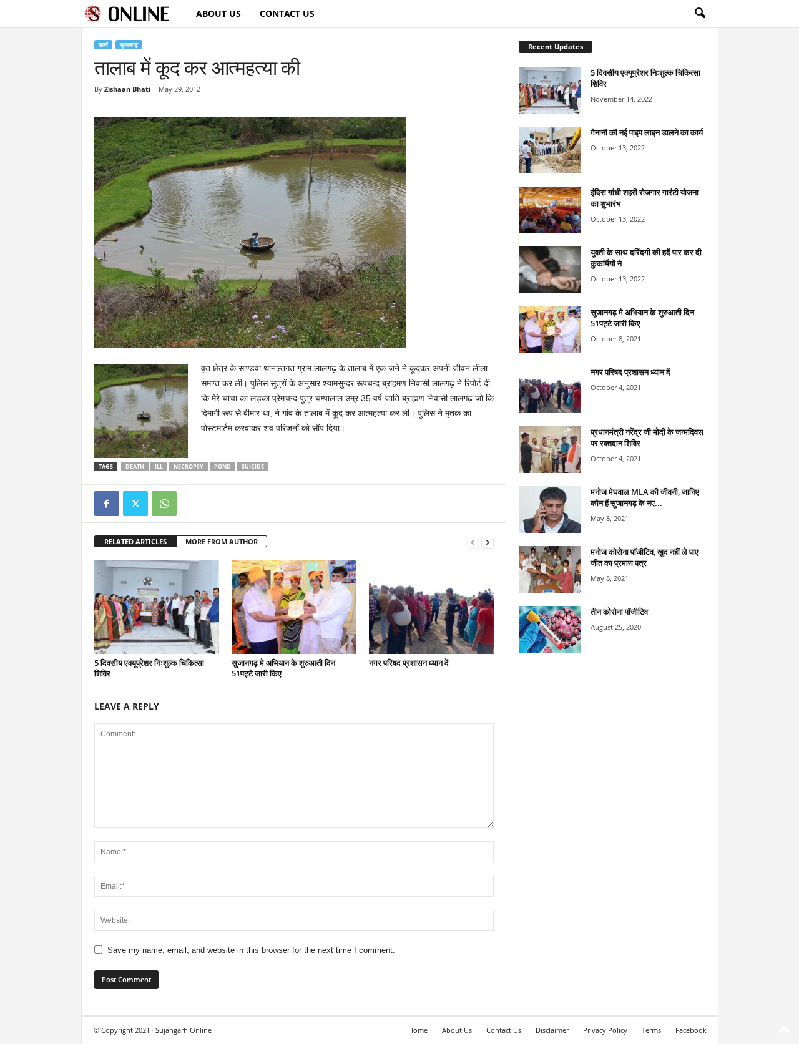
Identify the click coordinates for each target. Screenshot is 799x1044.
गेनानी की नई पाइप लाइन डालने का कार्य (647, 132)
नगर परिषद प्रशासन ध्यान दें (409, 662)
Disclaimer (552, 1030)
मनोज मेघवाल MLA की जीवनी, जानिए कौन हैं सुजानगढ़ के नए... (645, 497)
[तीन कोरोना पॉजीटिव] (550, 629)
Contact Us (287, 13)
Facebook (691, 1030)
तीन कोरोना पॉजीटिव (619, 611)
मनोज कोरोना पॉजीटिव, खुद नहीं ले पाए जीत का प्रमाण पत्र (645, 557)
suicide (253, 466)
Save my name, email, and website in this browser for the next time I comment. (251, 950)
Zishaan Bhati (127, 89)
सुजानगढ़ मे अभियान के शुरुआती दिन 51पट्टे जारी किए (283, 668)
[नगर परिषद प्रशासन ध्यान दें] (431, 607)
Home (418, 1030)
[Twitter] (135, 503)
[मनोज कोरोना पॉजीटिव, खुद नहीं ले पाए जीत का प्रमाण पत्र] (550, 569)
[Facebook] (106, 503)
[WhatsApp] (164, 503)
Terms (651, 1030)
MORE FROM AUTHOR (221, 541)
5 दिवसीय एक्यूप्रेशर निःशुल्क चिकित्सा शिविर (149, 668)
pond (222, 466)
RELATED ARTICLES (135, 541)
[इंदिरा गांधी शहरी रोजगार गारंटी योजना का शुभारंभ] (550, 210)
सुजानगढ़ (129, 45)
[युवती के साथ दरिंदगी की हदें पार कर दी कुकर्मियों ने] (550, 269)
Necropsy (188, 466)
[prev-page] (472, 542)
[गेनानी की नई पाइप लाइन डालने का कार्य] (550, 150)
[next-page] (487, 542)
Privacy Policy (605, 1030)
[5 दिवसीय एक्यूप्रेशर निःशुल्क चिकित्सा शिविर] (156, 607)
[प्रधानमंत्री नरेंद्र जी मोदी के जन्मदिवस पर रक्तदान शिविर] (550, 449)
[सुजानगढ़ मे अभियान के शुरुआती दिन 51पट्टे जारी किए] (294, 607)
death (134, 466)
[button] (699, 13)
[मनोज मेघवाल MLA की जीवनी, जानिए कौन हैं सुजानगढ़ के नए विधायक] (550, 509)
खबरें (103, 45)
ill (159, 466)
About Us (218, 13)
